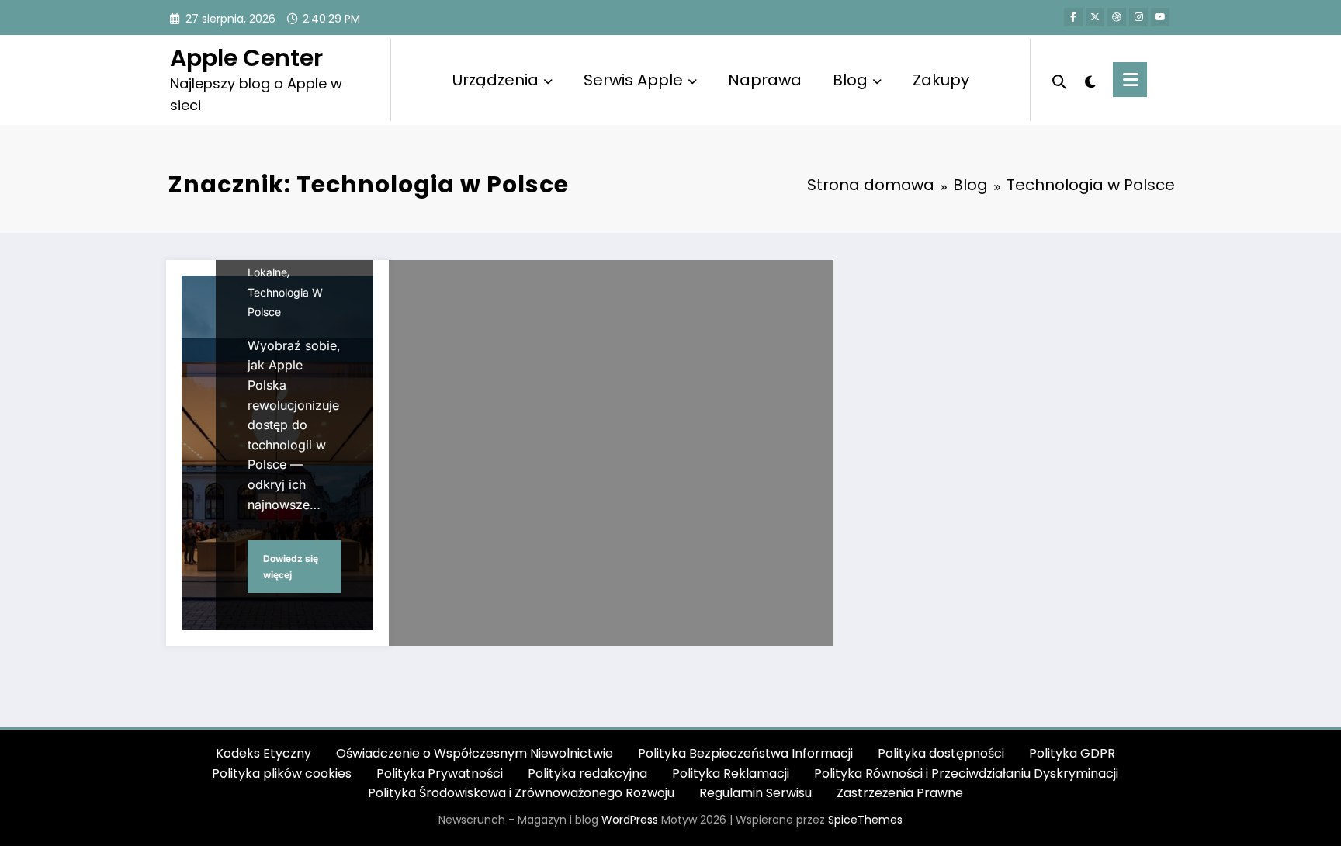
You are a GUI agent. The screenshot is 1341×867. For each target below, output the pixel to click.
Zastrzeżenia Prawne (900, 793)
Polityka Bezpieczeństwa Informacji (745, 753)
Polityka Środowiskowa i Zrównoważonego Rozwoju (521, 793)
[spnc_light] (1089, 80)
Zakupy (941, 80)
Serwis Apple (633, 80)
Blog (850, 80)
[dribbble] (1116, 17)
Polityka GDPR (1072, 753)
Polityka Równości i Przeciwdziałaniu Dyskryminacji (966, 773)
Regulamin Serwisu (755, 793)
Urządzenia (495, 80)
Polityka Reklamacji (730, 773)
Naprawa (765, 80)
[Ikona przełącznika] (1130, 79)
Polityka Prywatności (439, 773)
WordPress (629, 819)
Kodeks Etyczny (263, 753)
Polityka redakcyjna (587, 773)
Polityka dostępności (941, 753)
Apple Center (246, 58)
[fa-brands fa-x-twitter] (1095, 17)
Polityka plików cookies (282, 773)
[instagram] (1138, 17)
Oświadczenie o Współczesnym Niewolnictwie (474, 753)
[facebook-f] (1073, 17)
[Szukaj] (1059, 80)
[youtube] (1160, 17)
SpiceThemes (865, 819)
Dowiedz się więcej (290, 567)
